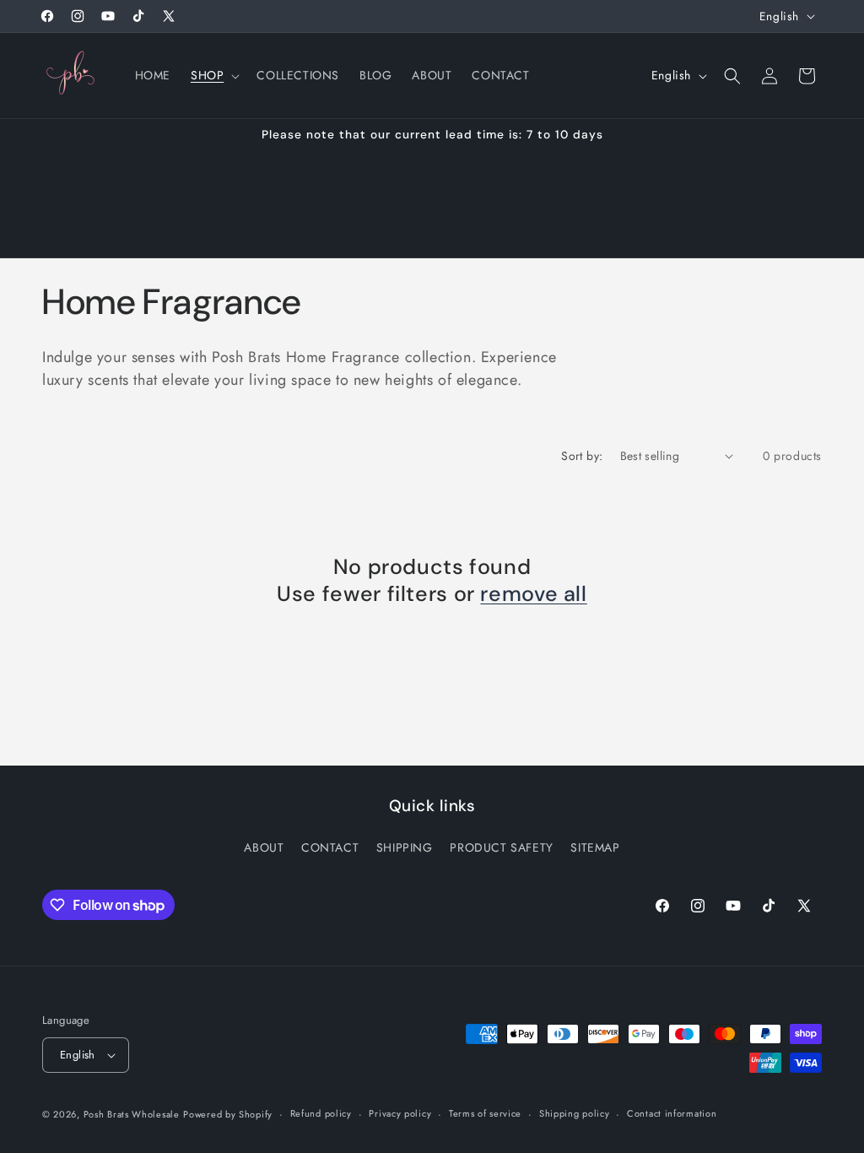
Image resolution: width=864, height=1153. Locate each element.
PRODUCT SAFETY (501, 847)
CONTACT (330, 847)
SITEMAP (594, 847)
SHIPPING (404, 847)
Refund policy (321, 1113)
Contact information (671, 1113)
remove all (533, 594)
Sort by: (581, 455)
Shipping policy (574, 1113)
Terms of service (485, 1113)
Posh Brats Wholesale (132, 1114)
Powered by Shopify (228, 1114)
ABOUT (264, 847)
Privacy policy (400, 1113)
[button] (213, 75)
